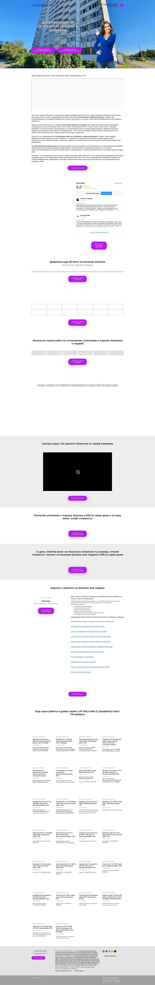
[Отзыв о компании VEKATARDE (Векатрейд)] (38, 306)
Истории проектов (39, 736)
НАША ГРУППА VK (77, 694)
